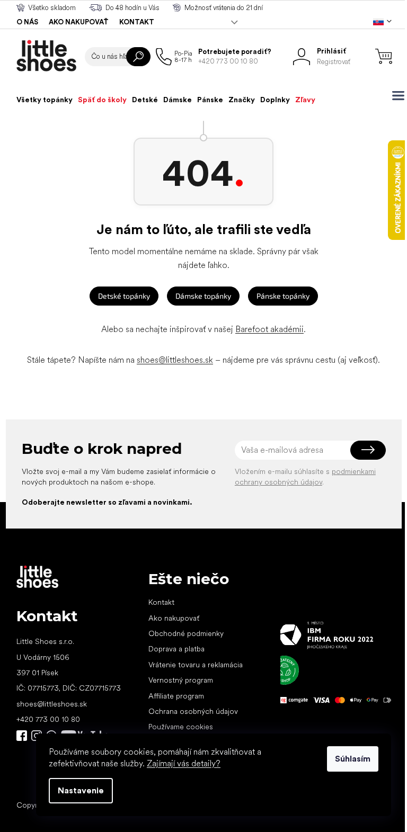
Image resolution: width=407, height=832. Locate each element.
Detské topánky (124, 295)
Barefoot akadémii (269, 329)
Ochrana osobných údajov (193, 711)
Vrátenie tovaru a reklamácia (195, 664)
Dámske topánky (203, 295)
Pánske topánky (282, 295)
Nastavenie (81, 790)
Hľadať (138, 56)
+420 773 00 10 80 (48, 719)
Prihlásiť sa (368, 450)
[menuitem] (44, 99)
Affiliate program (176, 696)
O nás (27, 22)
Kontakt (136, 22)
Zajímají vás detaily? (183, 763)
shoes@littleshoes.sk (175, 360)
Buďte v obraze (21, 735)
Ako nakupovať (79, 22)
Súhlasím (352, 759)
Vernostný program (180, 680)
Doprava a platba (176, 649)
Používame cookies (180, 726)
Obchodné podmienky (186, 633)
